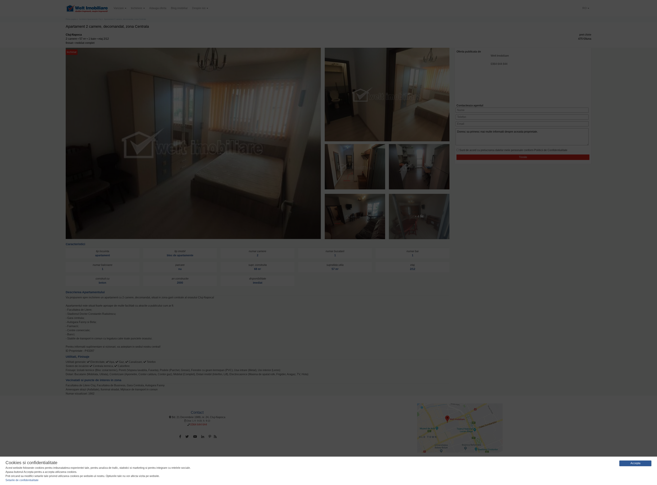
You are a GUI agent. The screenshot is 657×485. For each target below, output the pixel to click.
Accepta (635, 463)
